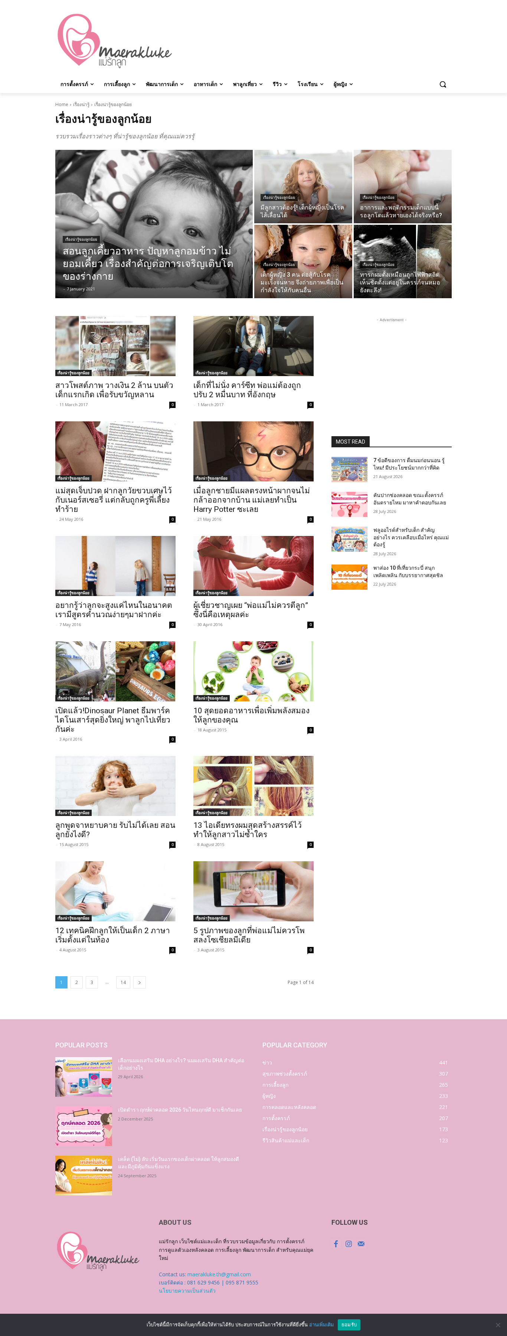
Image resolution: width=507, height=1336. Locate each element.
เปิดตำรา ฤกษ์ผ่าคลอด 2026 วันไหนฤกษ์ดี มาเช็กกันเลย (180, 1110)
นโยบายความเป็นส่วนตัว (187, 1290)
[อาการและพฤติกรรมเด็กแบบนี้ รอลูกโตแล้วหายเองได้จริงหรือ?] (403, 186)
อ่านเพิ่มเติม (321, 1324)
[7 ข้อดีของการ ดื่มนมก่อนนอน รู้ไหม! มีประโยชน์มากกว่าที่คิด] (349, 469)
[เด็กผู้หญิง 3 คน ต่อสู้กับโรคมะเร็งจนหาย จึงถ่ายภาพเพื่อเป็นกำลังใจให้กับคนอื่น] (303, 261)
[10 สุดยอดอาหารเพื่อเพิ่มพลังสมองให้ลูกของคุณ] (253, 671)
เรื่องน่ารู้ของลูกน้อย (81, 239)
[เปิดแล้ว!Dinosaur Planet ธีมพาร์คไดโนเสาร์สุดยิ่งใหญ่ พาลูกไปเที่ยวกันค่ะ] (115, 671)
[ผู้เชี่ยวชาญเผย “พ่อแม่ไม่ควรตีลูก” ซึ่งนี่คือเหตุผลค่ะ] (253, 566)
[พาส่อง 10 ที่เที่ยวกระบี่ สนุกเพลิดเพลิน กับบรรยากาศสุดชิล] (349, 577)
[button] (443, 84)
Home (61, 104)
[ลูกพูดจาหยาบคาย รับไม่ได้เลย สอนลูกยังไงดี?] (115, 786)
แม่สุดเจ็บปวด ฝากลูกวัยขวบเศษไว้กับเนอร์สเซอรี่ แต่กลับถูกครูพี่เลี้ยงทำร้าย (113, 500)
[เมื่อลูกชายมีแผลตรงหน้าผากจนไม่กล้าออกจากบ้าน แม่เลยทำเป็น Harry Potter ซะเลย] (253, 451)
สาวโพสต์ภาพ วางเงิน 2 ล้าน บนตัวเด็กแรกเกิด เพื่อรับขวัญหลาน (114, 390)
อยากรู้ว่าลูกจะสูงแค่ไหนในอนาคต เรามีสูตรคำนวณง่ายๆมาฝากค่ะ (113, 610)
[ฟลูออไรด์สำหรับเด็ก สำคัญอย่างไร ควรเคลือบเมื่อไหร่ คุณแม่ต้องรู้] (349, 539)
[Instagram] (348, 1243)
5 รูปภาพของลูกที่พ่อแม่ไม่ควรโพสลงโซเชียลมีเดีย (249, 935)
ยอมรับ (349, 1324)
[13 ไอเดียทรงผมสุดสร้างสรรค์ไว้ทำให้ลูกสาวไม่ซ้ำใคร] (253, 786)
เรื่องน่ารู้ (81, 104)
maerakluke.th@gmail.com (219, 1274)
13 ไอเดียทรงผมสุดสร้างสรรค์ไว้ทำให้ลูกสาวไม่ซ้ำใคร (247, 830)
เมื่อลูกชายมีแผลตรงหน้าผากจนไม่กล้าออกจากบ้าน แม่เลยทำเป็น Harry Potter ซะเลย (251, 500)
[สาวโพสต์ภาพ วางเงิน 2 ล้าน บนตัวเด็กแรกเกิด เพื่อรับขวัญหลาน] (115, 346)
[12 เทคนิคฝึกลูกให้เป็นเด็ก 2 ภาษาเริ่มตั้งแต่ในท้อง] (115, 891)
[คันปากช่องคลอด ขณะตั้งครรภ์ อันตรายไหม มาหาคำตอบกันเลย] (349, 504)
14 (123, 982)
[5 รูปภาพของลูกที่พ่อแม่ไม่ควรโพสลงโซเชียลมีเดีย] (253, 891)
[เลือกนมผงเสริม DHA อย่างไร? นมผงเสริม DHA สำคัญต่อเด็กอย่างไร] (83, 1077)
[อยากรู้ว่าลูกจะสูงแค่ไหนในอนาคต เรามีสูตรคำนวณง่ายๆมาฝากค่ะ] (115, 566)
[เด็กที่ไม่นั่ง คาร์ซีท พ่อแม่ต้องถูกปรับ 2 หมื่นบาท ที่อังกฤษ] (253, 346)
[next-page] (139, 982)
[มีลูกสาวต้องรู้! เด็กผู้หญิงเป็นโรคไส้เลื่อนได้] (303, 186)
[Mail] (361, 1243)
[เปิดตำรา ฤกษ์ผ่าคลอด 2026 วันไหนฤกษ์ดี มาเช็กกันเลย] (83, 1126)
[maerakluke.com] (114, 41)
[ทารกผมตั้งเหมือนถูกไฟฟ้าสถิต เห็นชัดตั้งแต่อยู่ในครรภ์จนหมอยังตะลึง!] (403, 261)
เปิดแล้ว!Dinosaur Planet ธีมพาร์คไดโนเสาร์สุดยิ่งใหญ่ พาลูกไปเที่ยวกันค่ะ (112, 720)
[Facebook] (335, 1243)
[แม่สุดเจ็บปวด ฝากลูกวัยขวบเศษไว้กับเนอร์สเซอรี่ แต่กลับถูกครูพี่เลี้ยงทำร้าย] (115, 451)
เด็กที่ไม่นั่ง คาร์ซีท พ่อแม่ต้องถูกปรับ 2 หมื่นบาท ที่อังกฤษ (247, 390)
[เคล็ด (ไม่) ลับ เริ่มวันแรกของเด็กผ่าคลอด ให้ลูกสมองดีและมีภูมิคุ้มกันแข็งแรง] (83, 1175)
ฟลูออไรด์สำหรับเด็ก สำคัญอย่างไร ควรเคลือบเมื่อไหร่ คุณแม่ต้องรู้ (411, 537)
